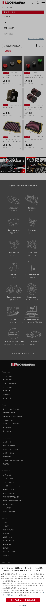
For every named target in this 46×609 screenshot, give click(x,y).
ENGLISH (23, 605)
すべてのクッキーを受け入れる (23, 600)
